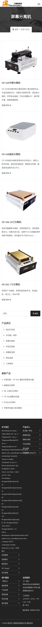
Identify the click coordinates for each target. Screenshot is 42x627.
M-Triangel (5, 568)
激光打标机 (10, 330)
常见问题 (5, 599)
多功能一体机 (11, 335)
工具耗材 (9, 364)
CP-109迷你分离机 (11, 154)
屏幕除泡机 (10, 352)
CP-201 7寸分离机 (11, 284)
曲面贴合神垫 (9, 385)
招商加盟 (5, 594)
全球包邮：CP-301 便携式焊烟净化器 (19, 380)
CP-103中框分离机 (11, 83)
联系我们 (5, 564)
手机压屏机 (10, 347)
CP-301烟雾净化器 (11, 397)
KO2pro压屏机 (9, 402)
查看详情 (5, 105)
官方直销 (5, 573)
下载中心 (5, 581)
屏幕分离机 (10, 341)
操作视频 (5, 603)
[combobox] (16, 313)
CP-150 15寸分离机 (11, 222)
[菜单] (39, 4)
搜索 (36, 313)
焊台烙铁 (9, 358)
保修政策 (5, 585)
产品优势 (5, 590)
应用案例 (5, 555)
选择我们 (5, 559)
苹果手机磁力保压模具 (13, 408)
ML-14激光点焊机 (11, 391)
